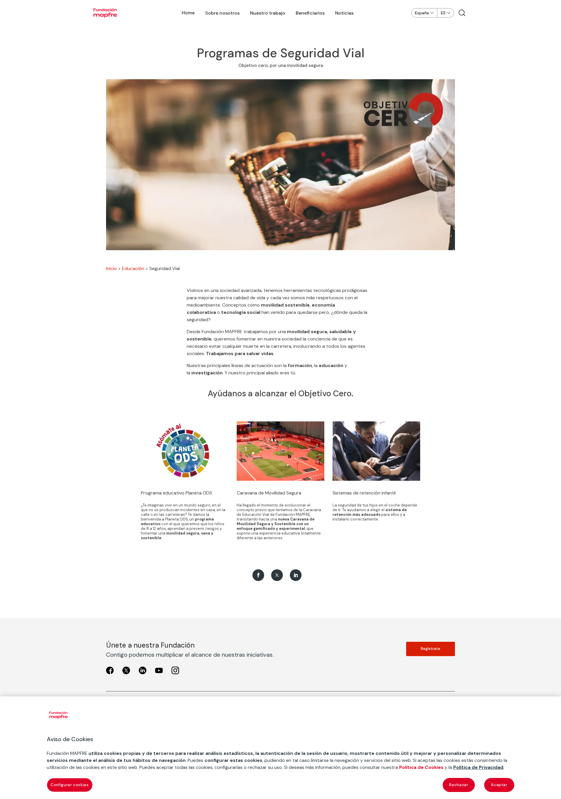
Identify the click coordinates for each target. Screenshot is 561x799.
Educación (133, 268)
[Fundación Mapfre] (105, 13)
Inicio (111, 268)
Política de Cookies (421, 767)
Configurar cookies (70, 784)
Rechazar (458, 784)
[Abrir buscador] (462, 12)
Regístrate (430, 648)
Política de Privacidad (478, 767)
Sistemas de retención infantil (364, 493)
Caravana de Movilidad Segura (269, 493)
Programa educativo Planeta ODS (176, 493)
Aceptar (499, 784)
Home (188, 13)
